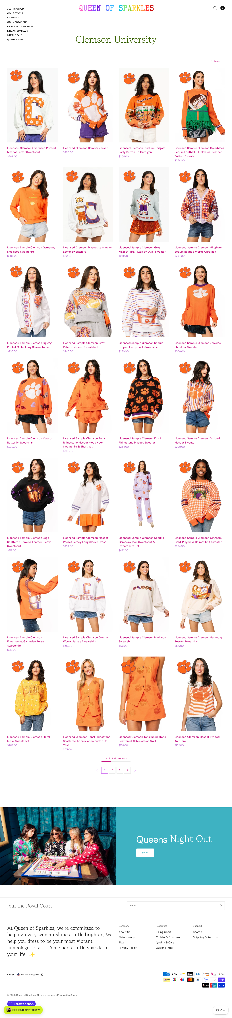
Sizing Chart (163, 932)
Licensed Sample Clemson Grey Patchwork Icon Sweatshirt (84, 345)
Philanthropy (127, 937)
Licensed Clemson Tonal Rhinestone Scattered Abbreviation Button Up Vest (86, 741)
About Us (124, 932)
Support (197, 926)
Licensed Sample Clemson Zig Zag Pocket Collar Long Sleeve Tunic (29, 345)
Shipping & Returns (205, 937)
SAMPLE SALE (14, 35)
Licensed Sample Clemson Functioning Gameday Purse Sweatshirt (25, 641)
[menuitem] (20, 9)
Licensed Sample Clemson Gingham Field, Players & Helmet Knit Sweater (198, 540)
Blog (121, 942)
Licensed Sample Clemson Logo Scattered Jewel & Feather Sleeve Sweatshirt (29, 542)
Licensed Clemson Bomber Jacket (85, 148)
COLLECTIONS (15, 13)
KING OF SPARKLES (17, 30)
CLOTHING (13, 17)
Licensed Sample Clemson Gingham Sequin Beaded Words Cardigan (198, 250)
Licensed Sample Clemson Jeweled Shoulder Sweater (198, 345)
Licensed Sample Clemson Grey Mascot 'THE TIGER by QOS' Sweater (142, 250)
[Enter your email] (221, 905)
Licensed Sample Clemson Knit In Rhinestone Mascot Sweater (140, 440)
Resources (161, 926)
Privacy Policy (127, 948)
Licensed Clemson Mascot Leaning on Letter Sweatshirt (88, 250)
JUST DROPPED (15, 8)
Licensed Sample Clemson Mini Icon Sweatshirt (142, 639)
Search (197, 932)
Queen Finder (15, 39)
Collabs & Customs (168, 937)
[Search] (215, 8)
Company (124, 926)
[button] (145, 853)
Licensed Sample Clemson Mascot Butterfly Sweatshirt (29, 440)
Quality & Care (165, 942)
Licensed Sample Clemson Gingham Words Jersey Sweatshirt (86, 639)
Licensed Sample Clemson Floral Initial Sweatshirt (28, 739)
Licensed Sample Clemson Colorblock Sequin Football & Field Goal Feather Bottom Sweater (199, 152)
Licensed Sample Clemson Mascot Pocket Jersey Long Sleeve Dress (85, 540)
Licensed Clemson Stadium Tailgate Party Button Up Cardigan (142, 150)
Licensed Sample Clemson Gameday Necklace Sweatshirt (31, 250)
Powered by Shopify (68, 995)
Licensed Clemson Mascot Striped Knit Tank (197, 739)
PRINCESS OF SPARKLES (20, 26)
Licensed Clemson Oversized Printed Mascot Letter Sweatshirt (31, 150)
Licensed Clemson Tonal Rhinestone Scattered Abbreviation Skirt (142, 739)
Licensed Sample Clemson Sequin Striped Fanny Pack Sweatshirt (141, 345)
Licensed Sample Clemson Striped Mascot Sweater (197, 440)
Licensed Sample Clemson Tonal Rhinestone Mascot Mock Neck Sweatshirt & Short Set (84, 442)
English (10, 974)
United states (32, 974)
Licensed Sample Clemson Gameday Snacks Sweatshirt (199, 639)
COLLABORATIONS (17, 22)
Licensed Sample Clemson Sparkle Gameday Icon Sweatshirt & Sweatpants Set (141, 542)
